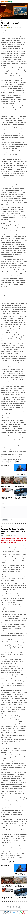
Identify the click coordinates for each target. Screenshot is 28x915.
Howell (3, 861)
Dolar (6, 461)
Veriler (17, 461)
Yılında (22, 861)
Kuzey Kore (12, 861)
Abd (2, 461)
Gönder (5, 519)
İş (13, 461)
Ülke (18, 861)
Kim (7, 861)
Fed (10, 461)
